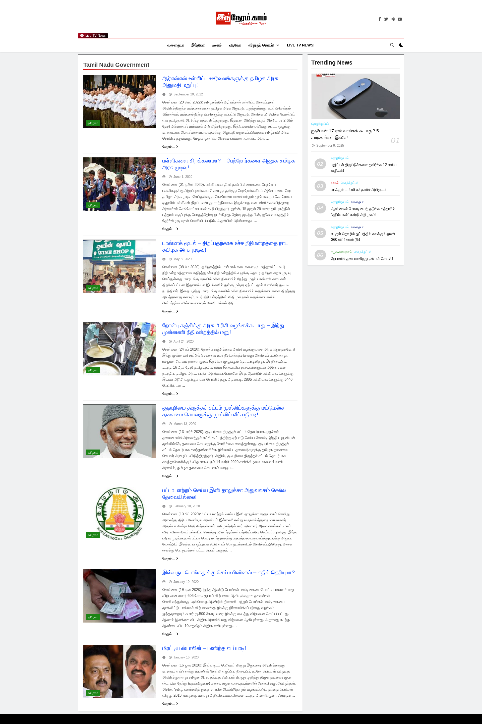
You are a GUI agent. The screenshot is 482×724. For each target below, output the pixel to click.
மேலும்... (168, 146)
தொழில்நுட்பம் (320, 124)
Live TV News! (301, 45)
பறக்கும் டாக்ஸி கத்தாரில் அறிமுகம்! (359, 189)
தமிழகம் (93, 123)
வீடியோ (235, 45)
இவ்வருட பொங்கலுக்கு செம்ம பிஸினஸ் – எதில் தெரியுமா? (228, 572)
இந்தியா (198, 45)
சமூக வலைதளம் (341, 252)
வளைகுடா (175, 45)
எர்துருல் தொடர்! (261, 45)
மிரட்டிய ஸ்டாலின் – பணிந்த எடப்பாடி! (204, 648)
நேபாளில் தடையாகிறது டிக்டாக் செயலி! (362, 258)
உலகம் (217, 45)
